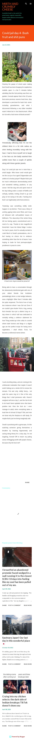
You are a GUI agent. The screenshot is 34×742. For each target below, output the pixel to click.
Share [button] (27, 482)
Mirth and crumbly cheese (10, 6)
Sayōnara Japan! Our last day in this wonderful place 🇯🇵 (16, 640)
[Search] (26, 3)
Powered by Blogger (18, 737)
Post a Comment (14, 605)
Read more (28, 605)
